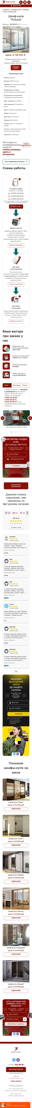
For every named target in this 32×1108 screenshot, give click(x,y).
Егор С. (12, 604)
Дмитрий (12, 649)
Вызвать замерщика (16, 245)
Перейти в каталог (16, 321)
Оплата (24, 385)
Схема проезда (16, 1081)
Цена (6, 385)
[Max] (17, 754)
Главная (6, 10)
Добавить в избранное (16, 1085)
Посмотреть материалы (16, 485)
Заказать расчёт (16, 67)
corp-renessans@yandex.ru (16, 1073)
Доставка (16, 385)
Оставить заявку (16, 206)
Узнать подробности (26, 144)
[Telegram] (14, 754)
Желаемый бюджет (17, 459)
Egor (11, 581)
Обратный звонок (16, 1069)
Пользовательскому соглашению (15, 472)
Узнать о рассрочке (16, 284)
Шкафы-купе (16, 10)
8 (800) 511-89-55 (17, 193)
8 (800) (16, 1065)
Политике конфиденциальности (15, 471)
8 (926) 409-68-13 (17, 199)
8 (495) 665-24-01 (17, 196)
